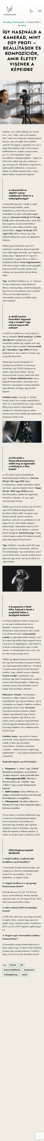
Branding (7, 22)
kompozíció (29, 970)
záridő (24, 974)
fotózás (13, 965)
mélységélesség (11, 974)
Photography (19, 22)
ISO (21, 965)
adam (23, 25)
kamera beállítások (12, 970)
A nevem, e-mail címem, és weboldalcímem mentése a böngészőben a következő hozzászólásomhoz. (20, 1044)
